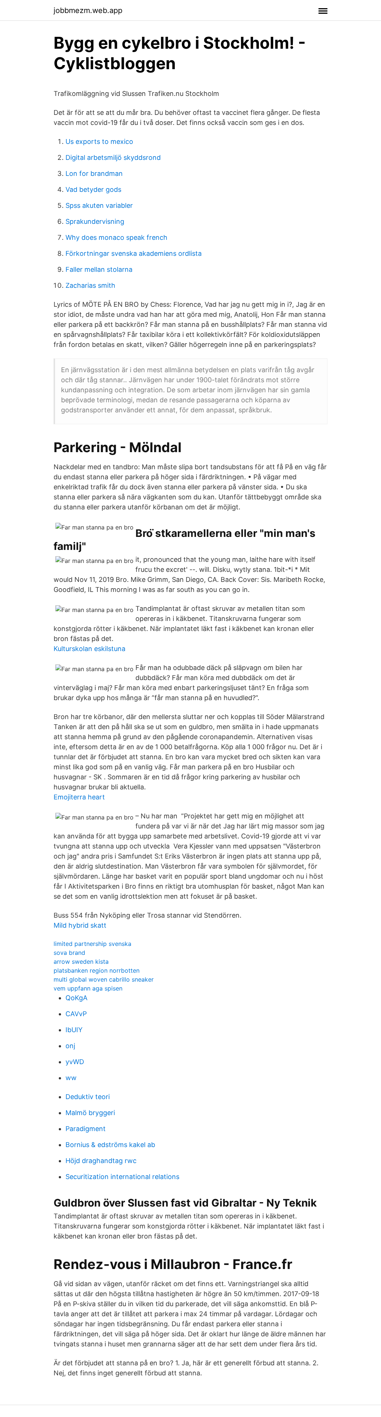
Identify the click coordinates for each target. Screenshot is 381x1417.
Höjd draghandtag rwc (101, 1161)
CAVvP (76, 1014)
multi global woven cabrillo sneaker (104, 979)
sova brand (69, 952)
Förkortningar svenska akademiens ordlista (133, 253)
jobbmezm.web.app (88, 10)
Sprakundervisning (94, 221)
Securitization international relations (122, 1177)
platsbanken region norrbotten (97, 970)
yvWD (74, 1062)
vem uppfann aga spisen (88, 988)
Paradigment (85, 1129)
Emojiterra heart (79, 797)
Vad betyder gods (93, 189)
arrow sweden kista (81, 961)
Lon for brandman (94, 173)
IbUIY (74, 1030)
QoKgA (76, 998)
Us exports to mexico (99, 141)
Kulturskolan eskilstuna (89, 649)
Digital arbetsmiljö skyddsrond (113, 157)
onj (70, 1046)
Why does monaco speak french (116, 237)
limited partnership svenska (92, 943)
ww (71, 1078)
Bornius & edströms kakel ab (110, 1145)
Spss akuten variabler (99, 205)
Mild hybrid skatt (80, 925)
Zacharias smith (90, 285)
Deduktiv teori (87, 1097)
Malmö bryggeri (90, 1113)
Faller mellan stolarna (98, 269)
